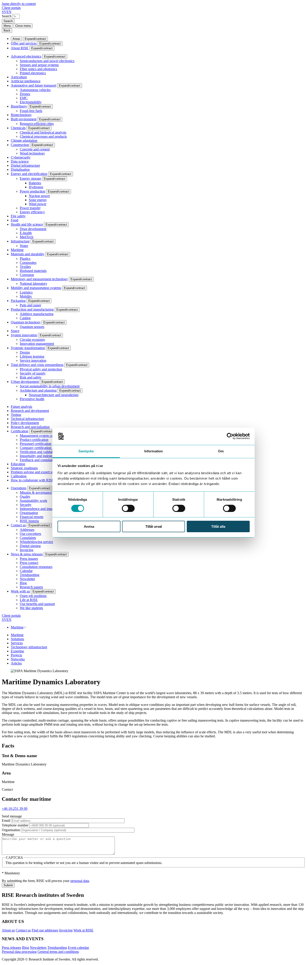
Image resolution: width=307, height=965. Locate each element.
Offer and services (24, 43)
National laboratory (33, 283)
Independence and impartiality (41, 509)
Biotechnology (21, 115)
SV (4, 12)
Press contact (29, 563)
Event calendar (78, 947)
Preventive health (32, 399)
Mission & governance (36, 492)
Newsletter (27, 579)
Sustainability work (33, 501)
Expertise (17, 651)
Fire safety (18, 216)
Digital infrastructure (25, 165)
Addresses (27, 530)
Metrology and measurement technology (39, 279)
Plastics (25, 258)
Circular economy (32, 339)
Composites (28, 263)
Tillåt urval (153, 526)
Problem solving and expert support (36, 472)
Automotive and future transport (33, 85)
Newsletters (38, 947)
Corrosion (27, 275)
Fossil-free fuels (31, 111)
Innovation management (37, 344)
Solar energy (38, 200)
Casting (25, 318)
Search (6, 16)
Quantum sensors (32, 327)
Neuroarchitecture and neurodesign (53, 395)
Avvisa (89, 526)
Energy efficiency (32, 212)
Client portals (11, 8)
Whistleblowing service (36, 542)
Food (14, 220)
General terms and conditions (58, 952)
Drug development (33, 229)
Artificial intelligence (25, 81)
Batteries (35, 183)
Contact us (18, 525)
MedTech (26, 237)
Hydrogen (36, 187)
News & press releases (27, 554)
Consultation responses (36, 567)
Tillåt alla (218, 526)
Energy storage (30, 178)
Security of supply (33, 373)
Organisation (29, 513)
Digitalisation (20, 169)
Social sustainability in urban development (50, 386)
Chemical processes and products (43, 136)
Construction (20, 145)
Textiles (25, 267)
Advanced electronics (26, 56)
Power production (32, 191)
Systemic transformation (28, 348)
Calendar (26, 571)
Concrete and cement (35, 149)
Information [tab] (153, 451)
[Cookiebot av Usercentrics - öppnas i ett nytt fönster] (230, 436)
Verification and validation (38, 452)
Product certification (34, 440)
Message (8, 834)
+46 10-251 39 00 (14, 808)
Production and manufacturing (32, 309)
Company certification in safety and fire (48, 448)
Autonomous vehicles (35, 90)
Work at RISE (83, 930)
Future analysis (21, 406)
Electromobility (31, 102)
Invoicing (26, 550)
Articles (16, 663)
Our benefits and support (37, 604)
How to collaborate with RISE (32, 480)
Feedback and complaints (38, 460)
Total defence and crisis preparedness (37, 365)
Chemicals (18, 128)
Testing (16, 415)
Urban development (25, 382)
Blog (23, 583)
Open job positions (33, 596)
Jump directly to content (19, 4)
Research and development (30, 411)
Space (15, 331)
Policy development (25, 423)
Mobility (26, 296)
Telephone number (15, 825)
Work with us (20, 591)
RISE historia (29, 521)
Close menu (23, 25)
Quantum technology (26, 322)
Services (17, 643)
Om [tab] (221, 451)
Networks (18, 659)
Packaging (18, 301)
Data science (20, 161)
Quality (25, 496)
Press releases (11, 947)
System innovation (24, 335)
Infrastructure (20, 241)
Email (6, 820)
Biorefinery (19, 106)
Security (25, 505)
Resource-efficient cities (37, 124)
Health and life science (27, 224)
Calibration (19, 476)
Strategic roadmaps (24, 468)
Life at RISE (29, 600)
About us (8, 930)
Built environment (23, 119)
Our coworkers (30, 534)
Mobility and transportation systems (36, 288)
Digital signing (30, 546)
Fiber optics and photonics (38, 69)
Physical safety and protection (41, 369)
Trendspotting (29, 575)
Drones (25, 94)
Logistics (26, 292)
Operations (18, 488)
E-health (26, 233)
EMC (24, 98)
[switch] (128, 508)
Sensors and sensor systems (39, 65)
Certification (19, 431)
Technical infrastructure (27, 419)
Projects (16, 655)
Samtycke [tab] (86, 451)
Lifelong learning (32, 356)
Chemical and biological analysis (43, 132)
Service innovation (33, 360)
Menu (7, 25)
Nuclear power (39, 196)
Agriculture (19, 77)
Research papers (31, 587)
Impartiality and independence (41, 456)
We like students (31, 608)
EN (9, 12)
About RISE (20, 48)
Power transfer (30, 208)
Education (18, 464)
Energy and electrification (29, 174)
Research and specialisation (30, 427)
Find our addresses (45, 930)
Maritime (17, 250)
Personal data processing (19, 952)
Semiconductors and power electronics (47, 61)
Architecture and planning (38, 390)
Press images (29, 559)
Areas (16, 38)
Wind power (37, 204)
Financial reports (31, 517)
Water (24, 246)
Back (7, 30)
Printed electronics (33, 73)
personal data (79, 881)
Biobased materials (33, 271)
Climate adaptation (24, 140)
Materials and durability (27, 254)
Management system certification (43, 436)
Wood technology (32, 153)
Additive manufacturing (36, 314)
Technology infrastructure (29, 647)
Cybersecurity (21, 157)
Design (25, 352)
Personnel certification (35, 444)
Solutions (17, 639)
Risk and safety (31, 377)
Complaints (28, 538)
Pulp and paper (30, 305)
